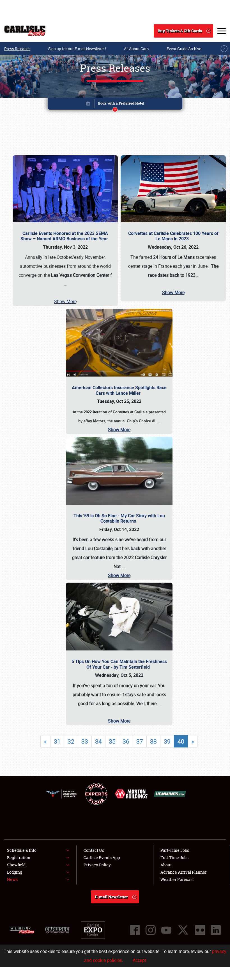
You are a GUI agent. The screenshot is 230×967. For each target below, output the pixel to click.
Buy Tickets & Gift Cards (180, 30)
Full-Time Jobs (174, 857)
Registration (18, 857)
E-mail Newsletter (111, 896)
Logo (25, 31)
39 (167, 741)
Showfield (16, 864)
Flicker (200, 930)
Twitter (183, 930)
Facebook (135, 930)
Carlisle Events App (102, 857)
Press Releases (17, 48)
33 (84, 741)
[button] (115, 104)
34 (98, 741)
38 (153, 741)
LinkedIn (216, 930)
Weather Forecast (177, 879)
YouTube (166, 930)
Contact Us (94, 850)
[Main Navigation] (221, 31)
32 (71, 741)
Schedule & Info (21, 850)
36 (126, 741)
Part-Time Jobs (174, 850)
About (166, 864)
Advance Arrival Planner (183, 872)
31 (57, 741)
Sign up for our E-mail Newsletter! (77, 48)
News (12, 879)
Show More (65, 301)
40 (181, 741)
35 (112, 741)
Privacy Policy (97, 864)
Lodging (14, 872)
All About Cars (136, 48)
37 (139, 741)
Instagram (151, 930)
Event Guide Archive (184, 48)
